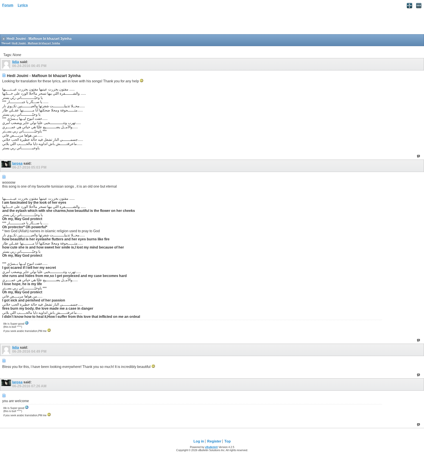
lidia (15, 62)
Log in (198, 441)
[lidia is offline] (6, 64)
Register (214, 441)
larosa (17, 163)
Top (227, 441)
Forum (7, 5)
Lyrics (23, 5)
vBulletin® (211, 447)
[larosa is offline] (6, 166)
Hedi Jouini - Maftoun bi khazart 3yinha (36, 43)
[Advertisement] (35, 22)
